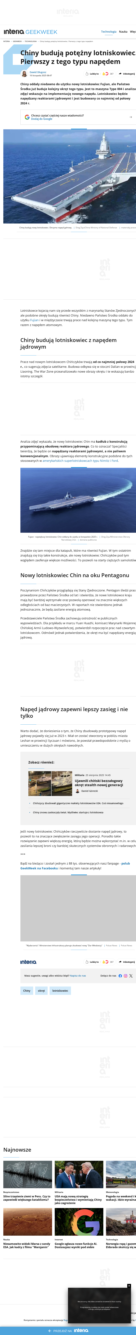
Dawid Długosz (38, 72)
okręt (41, 991)
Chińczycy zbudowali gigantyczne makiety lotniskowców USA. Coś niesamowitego (78, 803)
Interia (6, 41)
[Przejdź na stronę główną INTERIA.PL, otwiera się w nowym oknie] (14, 31)
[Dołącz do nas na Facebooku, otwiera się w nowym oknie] (120, 976)
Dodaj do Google (57, 118)
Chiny (26, 991)
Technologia (31, 41)
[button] (109, 32)
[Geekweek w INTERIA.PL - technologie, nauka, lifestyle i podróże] (41, 31)
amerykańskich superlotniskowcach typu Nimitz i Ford (80, 461)
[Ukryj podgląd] (129, 1286)
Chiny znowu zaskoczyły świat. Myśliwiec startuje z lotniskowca (68, 812)
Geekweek (17, 41)
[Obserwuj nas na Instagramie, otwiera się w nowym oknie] (125, 976)
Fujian (34, 320)
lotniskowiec (60, 991)
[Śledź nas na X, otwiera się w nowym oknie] (131, 976)
